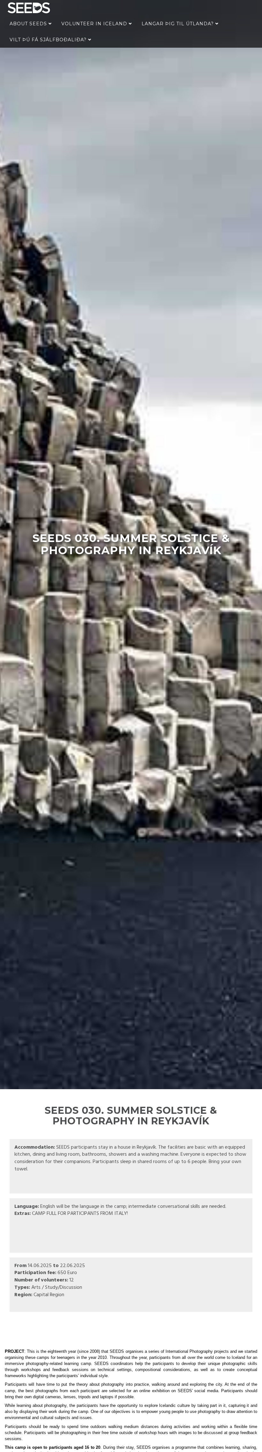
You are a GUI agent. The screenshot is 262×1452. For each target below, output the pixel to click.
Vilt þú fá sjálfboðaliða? (49, 40)
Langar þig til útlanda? (178, 24)
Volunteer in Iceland (95, 24)
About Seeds (29, 24)
